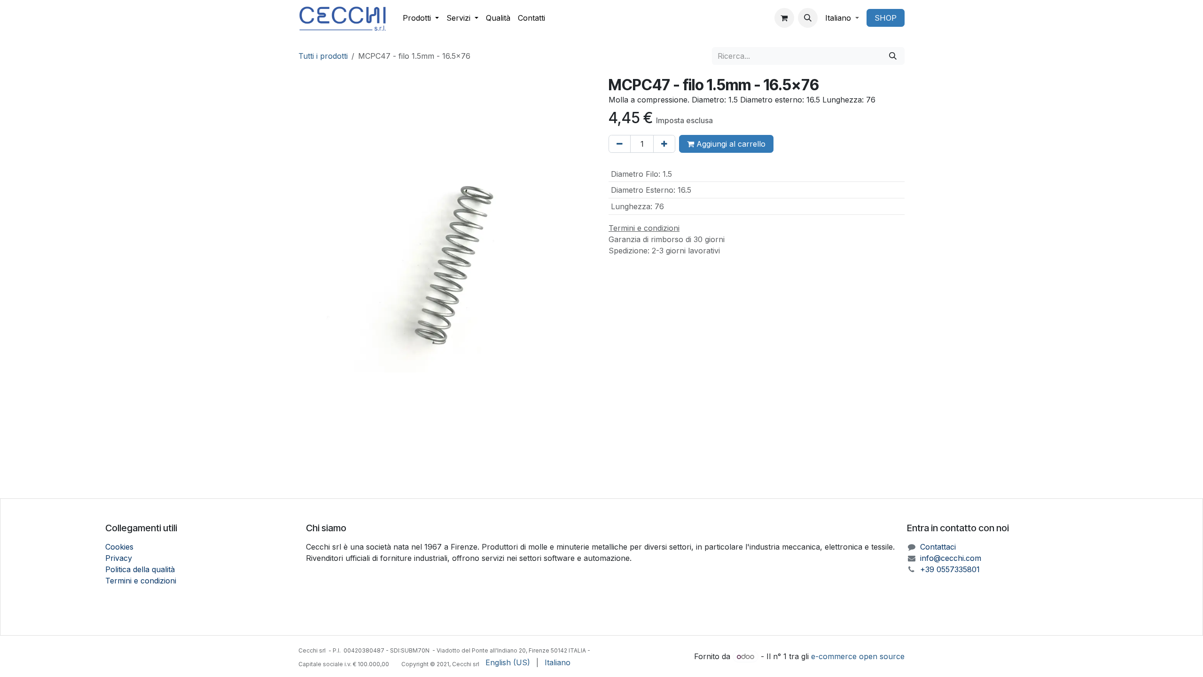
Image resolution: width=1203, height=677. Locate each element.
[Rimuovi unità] (620, 144)
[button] (808, 18)
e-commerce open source (858, 656)
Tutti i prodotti (323, 56)
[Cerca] (893, 56)
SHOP (886, 18)
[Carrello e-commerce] (784, 18)
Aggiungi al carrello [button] (730, 144)
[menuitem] (421, 17)
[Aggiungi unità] (664, 144)
